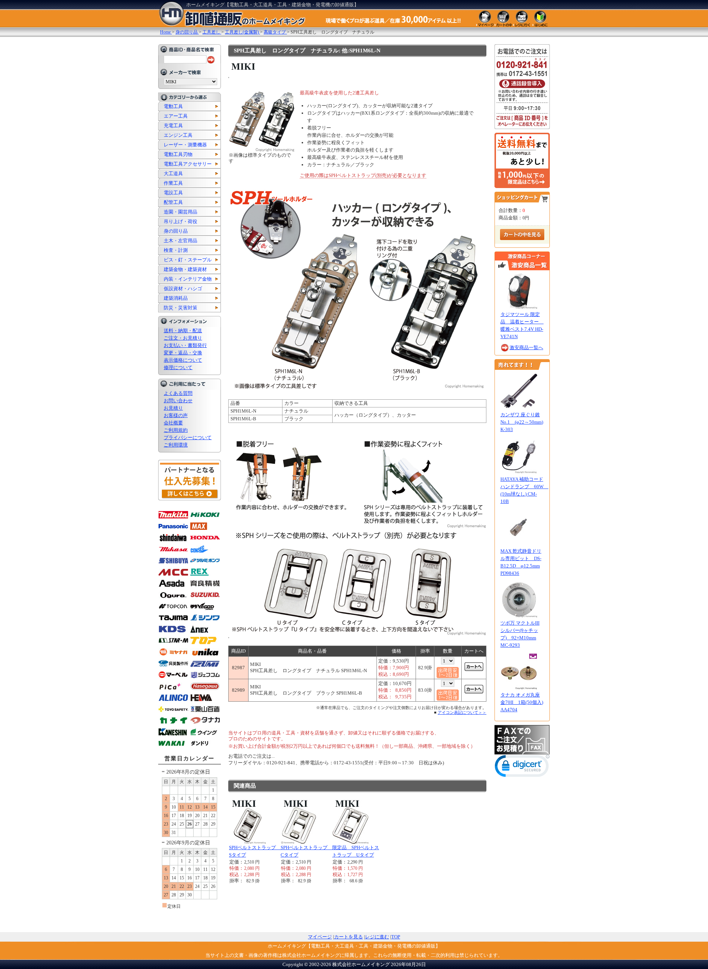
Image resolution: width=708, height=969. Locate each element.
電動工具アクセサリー (188, 164)
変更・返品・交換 (183, 352)
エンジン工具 (178, 135)
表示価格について (183, 360)
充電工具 (173, 125)
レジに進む (377, 937)
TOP (395, 937)
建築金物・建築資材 (185, 269)
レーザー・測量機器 (185, 144)
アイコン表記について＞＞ (462, 712)
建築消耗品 (176, 298)
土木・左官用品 (180, 240)
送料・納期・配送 (183, 330)
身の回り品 (176, 231)
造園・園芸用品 (180, 212)
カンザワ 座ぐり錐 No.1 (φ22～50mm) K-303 (521, 422)
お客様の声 (176, 415)
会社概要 (173, 423)
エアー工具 (176, 116)
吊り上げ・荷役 (180, 221)
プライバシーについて (188, 437)
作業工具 (173, 183)
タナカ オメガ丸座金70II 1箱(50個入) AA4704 (521, 702)
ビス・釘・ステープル (188, 260)
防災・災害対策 (180, 307)
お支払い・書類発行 (185, 345)
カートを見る (348, 937)
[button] (522, 767)
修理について (178, 367)
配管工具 (173, 202)
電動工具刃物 (178, 154)
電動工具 (173, 106)
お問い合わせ (178, 400)
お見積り (173, 408)
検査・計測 (176, 250)
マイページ (320, 937)
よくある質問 (178, 393)
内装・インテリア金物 (188, 279)
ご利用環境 (176, 445)
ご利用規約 (176, 430)
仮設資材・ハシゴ (183, 288)
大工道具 (173, 173)
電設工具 (173, 192)
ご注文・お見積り (183, 338)
